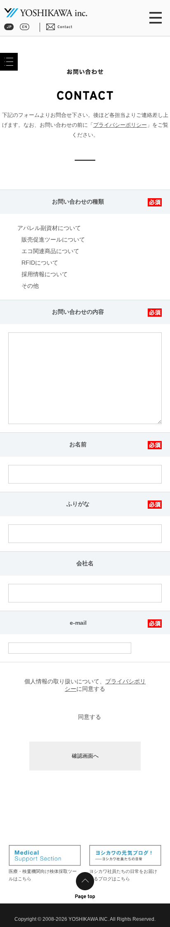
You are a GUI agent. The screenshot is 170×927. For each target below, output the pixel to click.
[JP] (9, 26)
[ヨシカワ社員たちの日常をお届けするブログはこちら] (125, 855)
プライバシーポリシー (120, 125)
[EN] (24, 26)
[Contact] (59, 26)
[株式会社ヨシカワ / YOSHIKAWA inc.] (45, 13)
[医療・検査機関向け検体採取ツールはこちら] (45, 855)
